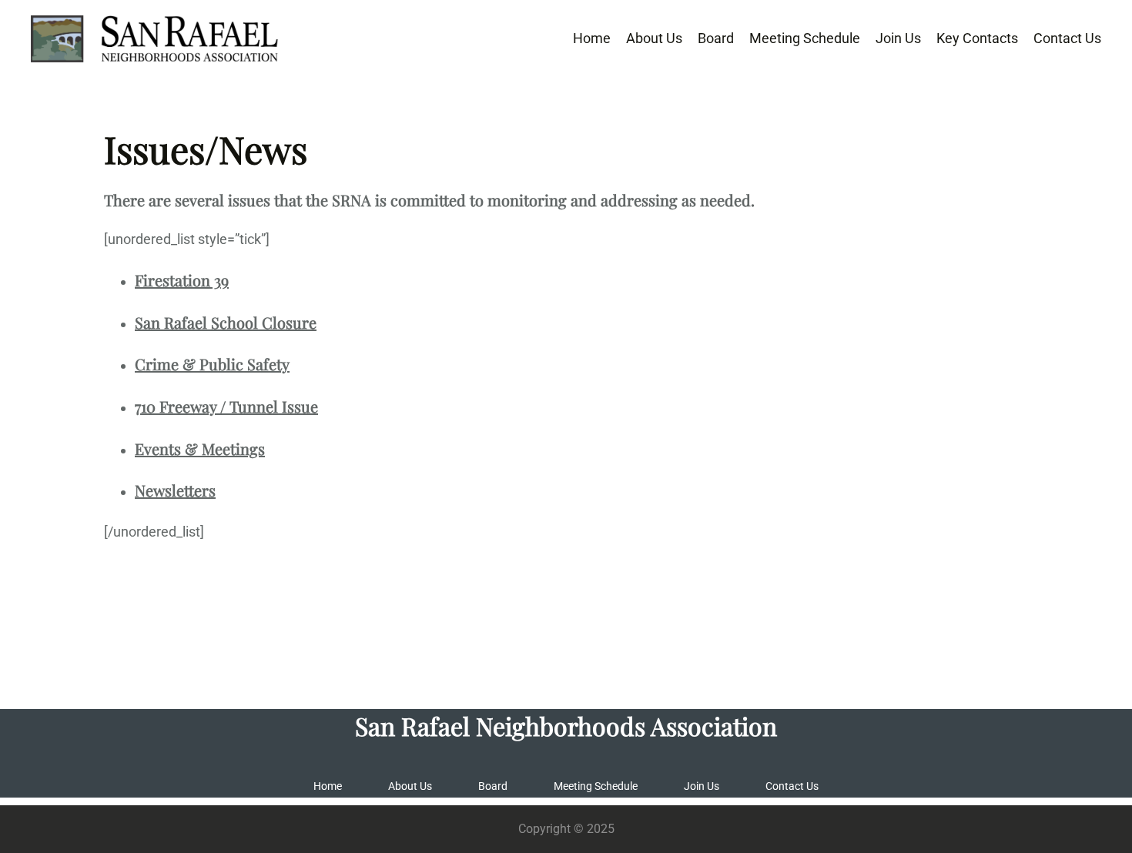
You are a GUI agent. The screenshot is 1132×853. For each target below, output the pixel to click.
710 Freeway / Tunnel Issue (226, 406)
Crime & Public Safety (212, 363)
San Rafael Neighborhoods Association (566, 725)
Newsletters (175, 490)
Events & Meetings (200, 448)
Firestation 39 (182, 279)
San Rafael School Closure (225, 322)
